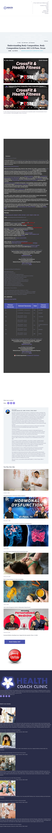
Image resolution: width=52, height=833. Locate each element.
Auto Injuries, (13, 723)
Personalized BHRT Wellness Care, (29, 796)
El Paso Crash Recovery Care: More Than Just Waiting (10, 778)
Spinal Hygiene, (34, 821)
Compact (11, 228)
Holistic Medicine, (24, 748)
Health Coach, (5, 724)
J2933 (30, 264)
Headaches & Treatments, (34, 771)
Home (9, 50)
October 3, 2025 (7, 492)
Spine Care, (20, 773)
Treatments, (38, 727)
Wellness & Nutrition (28, 176)
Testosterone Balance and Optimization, (43, 796)
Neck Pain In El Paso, (26, 820)
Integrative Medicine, (36, 748)
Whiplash (1, 775)
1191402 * (26, 230)
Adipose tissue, (3, 723)
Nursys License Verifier (21, 237)
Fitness (40, 35)
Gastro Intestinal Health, (36, 723)
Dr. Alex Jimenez (8, 215)
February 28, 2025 (7, 576)
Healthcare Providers (30, 39)
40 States (35, 243)
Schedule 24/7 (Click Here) (33, 355)
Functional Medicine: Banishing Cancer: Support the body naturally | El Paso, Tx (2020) (21, 635)
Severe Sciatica (15, 178)
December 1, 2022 (7, 520)
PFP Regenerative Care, (39, 772)
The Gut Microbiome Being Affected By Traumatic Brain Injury (16, 551)
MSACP (16, 215)
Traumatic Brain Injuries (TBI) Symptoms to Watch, (26, 727)
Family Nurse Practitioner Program (31, 245)
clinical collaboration (20, 189)
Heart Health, (10, 724)
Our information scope (9, 182)
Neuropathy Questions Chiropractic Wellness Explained (14, 495)
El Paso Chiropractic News (29, 35)
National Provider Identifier (10, 299)
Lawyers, (9, 772)
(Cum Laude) (34, 246)
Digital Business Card (26, 255)
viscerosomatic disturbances (21, 184)
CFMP (34, 215)
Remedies (41, 39)
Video (33, 41)
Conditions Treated (15, 35)
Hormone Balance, (17, 724)
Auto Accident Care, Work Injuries (11, 177)
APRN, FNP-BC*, (22, 215)
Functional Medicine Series (24, 37)
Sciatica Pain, (6, 821)
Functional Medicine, (14, 748)
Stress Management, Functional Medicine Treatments (24, 180)
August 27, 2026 (3, 802)
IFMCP (31, 215)
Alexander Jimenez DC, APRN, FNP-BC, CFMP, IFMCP (17, 754)
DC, (13, 215)
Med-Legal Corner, (14, 772)
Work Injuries (47, 727)
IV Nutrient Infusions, (34, 724)
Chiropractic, (18, 723)
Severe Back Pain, (12, 821)
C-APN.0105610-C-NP (33, 234)
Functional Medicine (10, 37)
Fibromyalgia (39, 178)
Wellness (39, 41)
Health (35, 37)
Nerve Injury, (32, 820)
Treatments (26, 41)
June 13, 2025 (6, 604)
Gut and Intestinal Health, (45, 723)
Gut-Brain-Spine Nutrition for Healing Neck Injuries (10, 730)
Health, (1, 724)
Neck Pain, (20, 820)
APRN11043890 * (29, 232)
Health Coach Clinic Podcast (15, 39)
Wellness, (43, 727)
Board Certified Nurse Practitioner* (20, 241)
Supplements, (14, 727)
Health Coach (43, 37)
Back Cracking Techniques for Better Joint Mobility (13, 579)
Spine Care (8, 41)
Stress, (10, 727)
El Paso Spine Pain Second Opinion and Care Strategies (10, 824)
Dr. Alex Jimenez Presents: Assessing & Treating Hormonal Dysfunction (18, 523)
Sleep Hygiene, (6, 773)
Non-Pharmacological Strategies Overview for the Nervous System (13, 752)
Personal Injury (43, 176)
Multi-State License (16, 243)
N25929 (23, 235)
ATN (38, 215)
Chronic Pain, (7, 748)
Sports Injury (16, 41)
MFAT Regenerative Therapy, (23, 772)
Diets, (22, 723)
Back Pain (29, 177)
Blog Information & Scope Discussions (11, 166)
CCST (28, 215)
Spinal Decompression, (4, 727)
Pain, (47, 748)
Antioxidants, (8, 723)
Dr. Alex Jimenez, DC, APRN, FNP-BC (26, 206)
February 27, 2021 (7, 632)
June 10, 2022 (6, 548)
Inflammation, (23, 724)
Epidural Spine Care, (28, 723)
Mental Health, (41, 724)
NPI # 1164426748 (26, 263)
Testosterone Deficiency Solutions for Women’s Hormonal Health (13, 800)
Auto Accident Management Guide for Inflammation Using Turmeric (17, 607)
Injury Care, (28, 724)
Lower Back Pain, (3, 820)
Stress (42, 821)
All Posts (15, 50)
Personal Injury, (31, 772)
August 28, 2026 (3, 754)
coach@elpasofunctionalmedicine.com (7, 694)
